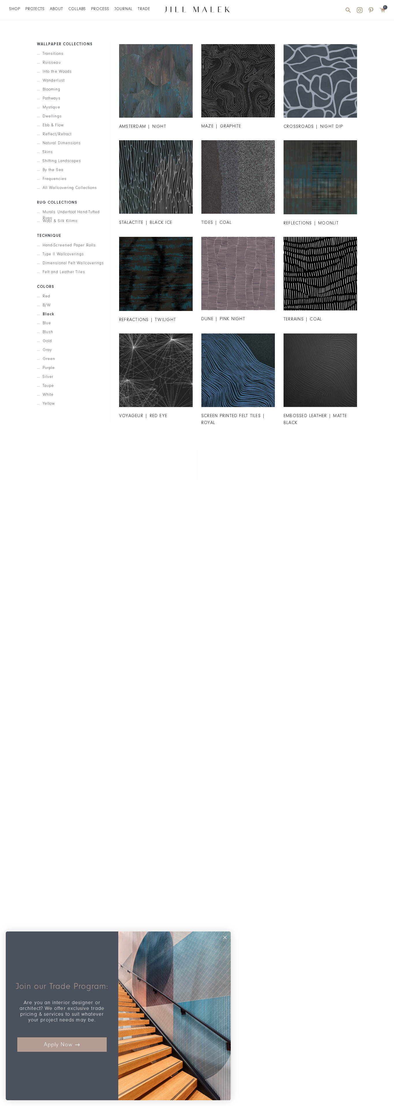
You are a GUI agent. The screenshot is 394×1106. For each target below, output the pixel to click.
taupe (48, 385)
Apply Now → (62, 1044)
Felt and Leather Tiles (64, 272)
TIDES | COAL (216, 223)
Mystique (51, 107)
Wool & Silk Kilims (60, 221)
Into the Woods (57, 71)
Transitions (53, 53)
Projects (35, 10)
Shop (14, 10)
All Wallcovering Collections (70, 188)
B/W (47, 305)
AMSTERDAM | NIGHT (142, 127)
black (48, 314)
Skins (48, 152)
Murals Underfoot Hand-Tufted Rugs (71, 212)
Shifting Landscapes (62, 161)
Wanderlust (54, 80)
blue (47, 323)
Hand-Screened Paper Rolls (69, 245)
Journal (124, 10)
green (49, 359)
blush (48, 332)
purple (49, 368)
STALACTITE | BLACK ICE (145, 223)
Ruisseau (52, 62)
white (48, 394)
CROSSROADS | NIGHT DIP (313, 127)
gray (47, 350)
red (46, 296)
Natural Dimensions (62, 143)
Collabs (77, 10)
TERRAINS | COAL (303, 319)
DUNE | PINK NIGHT (223, 319)
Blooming (51, 89)
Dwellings (52, 116)
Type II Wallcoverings (63, 254)
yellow (49, 403)
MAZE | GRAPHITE (221, 126)
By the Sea (53, 170)
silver (48, 376)
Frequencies (55, 179)
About (56, 10)
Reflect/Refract (57, 134)
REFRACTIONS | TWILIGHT (147, 320)
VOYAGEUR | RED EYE (143, 416)
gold (47, 341)
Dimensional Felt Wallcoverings (73, 263)
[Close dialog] (224, 937)
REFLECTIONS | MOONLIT (311, 223)
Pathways (52, 98)
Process (100, 10)
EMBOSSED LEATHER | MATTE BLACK (315, 419)
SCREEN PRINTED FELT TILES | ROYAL (233, 419)
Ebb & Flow (53, 125)
